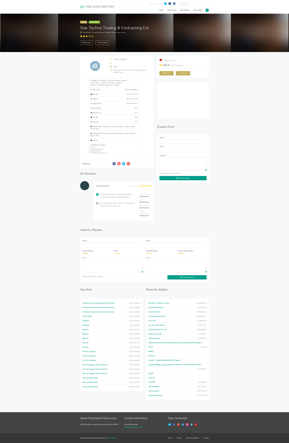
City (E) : (115, 117)
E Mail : (95, 140)
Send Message (184, 178)
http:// (115, 66)
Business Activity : (98, 149)
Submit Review (188, 277)
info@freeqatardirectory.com (133, 427)
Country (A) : (115, 113)
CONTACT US (171, 10)
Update (184, 73)
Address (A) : (112, 134)
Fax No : (115, 94)
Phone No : (115, 90)
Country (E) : (115, 108)
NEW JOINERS (184, 10)
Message (163, 156)
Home (170, 438)
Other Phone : (115, 103)
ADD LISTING (197, 10)
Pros (84, 258)
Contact (206, 438)
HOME (161, 10)
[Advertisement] (183, 100)
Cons (148, 258)
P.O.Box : (115, 99)
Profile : (108, 82)
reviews (179, 65)
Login (151, 4)
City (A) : (115, 122)
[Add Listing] (207, 10)
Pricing (179, 438)
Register (159, 4)
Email (161, 147)
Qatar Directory (112, 438)
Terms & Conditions (192, 438)
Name (161, 138)
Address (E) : (112, 128)
